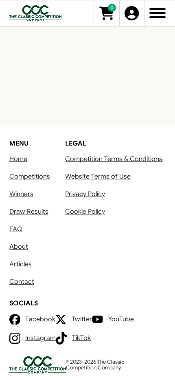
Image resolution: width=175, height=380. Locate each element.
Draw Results (28, 211)
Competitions (29, 176)
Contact (21, 281)
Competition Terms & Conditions (113, 159)
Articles (20, 264)
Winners (21, 194)
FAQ (15, 229)
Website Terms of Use (98, 176)
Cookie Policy (85, 211)
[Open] (157, 13)
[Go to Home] (35, 13)
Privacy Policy (85, 194)
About (18, 246)
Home (18, 159)
